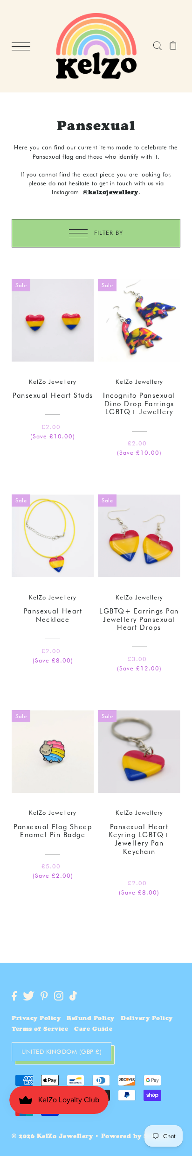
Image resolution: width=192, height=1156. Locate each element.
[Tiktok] (73, 996)
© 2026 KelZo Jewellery (52, 1137)
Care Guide (93, 1030)
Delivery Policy (147, 1019)
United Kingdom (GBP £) (61, 1051)
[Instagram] (58, 996)
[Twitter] (28, 996)
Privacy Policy (36, 1019)
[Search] (157, 46)
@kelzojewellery (110, 193)
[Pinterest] (44, 996)
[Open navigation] (23, 46)
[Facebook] (14, 996)
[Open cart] (173, 46)
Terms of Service (40, 1030)
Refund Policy (91, 1019)
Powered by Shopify (136, 1137)
